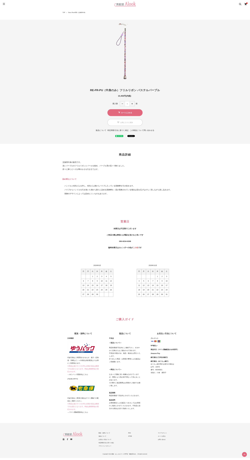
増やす (132, 103)
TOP (63, 12)
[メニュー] (4, 4)
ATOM (130, 436)
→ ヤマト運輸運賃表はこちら (77, 412)
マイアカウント (162, 433)
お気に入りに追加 (126, 122)
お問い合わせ (162, 439)
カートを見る (162, 436)
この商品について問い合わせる (142, 130)
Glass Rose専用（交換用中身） (77, 12)
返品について (101, 130)
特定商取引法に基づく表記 (118, 130)
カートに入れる (126, 112)
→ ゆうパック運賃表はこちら (77, 374)
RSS (129, 433)
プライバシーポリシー (105, 446)
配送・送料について (104, 433)
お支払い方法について (105, 439)
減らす (122, 103)
